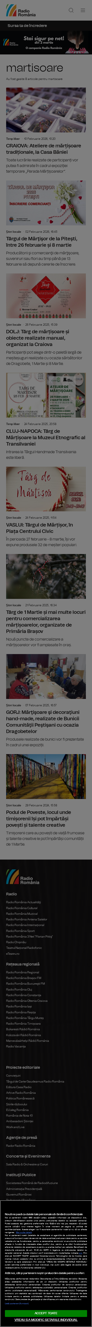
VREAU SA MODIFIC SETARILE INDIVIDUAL (46, 1320)
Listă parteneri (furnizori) (16, 1304)
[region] (46, 1263)
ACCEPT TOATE (46, 1313)
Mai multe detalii (24, 1233)
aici (80, 1253)
